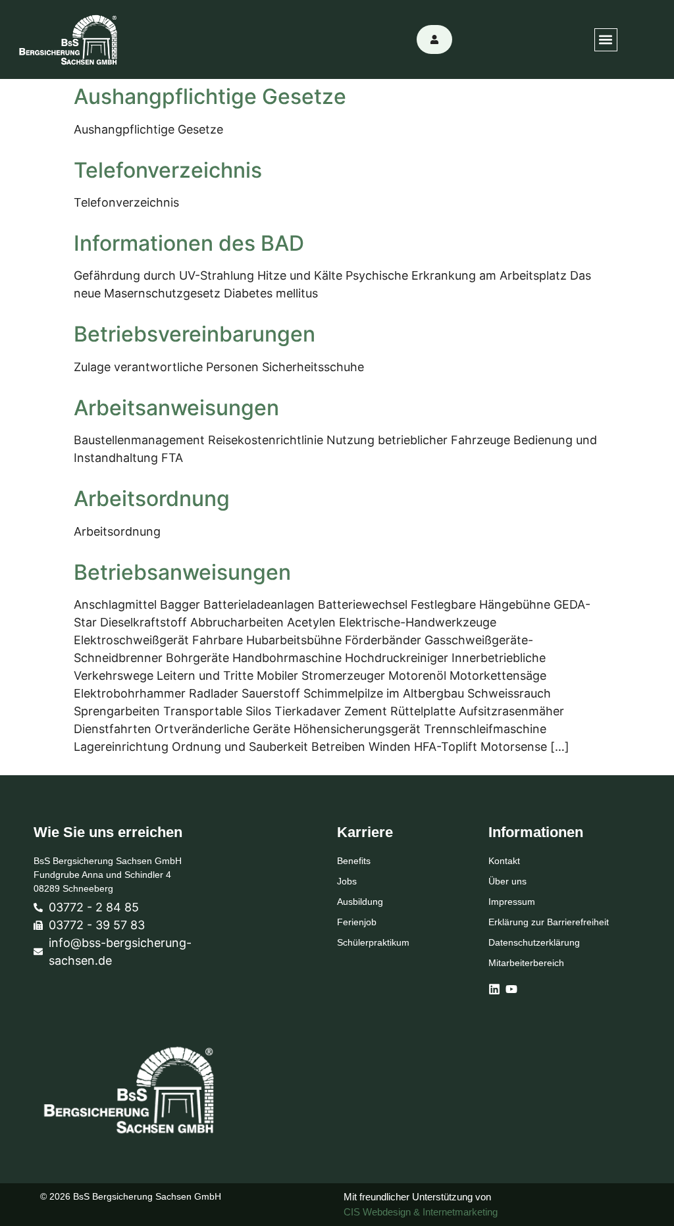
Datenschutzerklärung (534, 942)
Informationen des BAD (189, 243)
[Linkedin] (494, 989)
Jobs (347, 881)
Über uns (507, 881)
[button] (605, 39)
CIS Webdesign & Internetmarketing (421, 1211)
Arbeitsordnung (152, 498)
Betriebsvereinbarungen (194, 334)
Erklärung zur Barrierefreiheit (548, 922)
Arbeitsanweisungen (176, 408)
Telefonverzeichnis (168, 170)
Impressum (511, 901)
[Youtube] (511, 989)
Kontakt (504, 861)
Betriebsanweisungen (182, 572)
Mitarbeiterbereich (526, 963)
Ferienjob (356, 922)
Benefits (354, 861)
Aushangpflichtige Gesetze (210, 96)
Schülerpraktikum (373, 942)
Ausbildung (360, 901)
